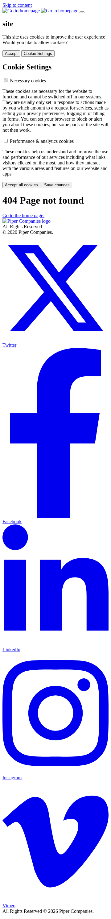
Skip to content (17, 5)
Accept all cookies (21, 185)
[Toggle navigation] (82, 12)
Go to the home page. (23, 215)
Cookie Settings (38, 53)
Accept (11, 53)
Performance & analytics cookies (42, 141)
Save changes (57, 185)
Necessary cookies (28, 80)
